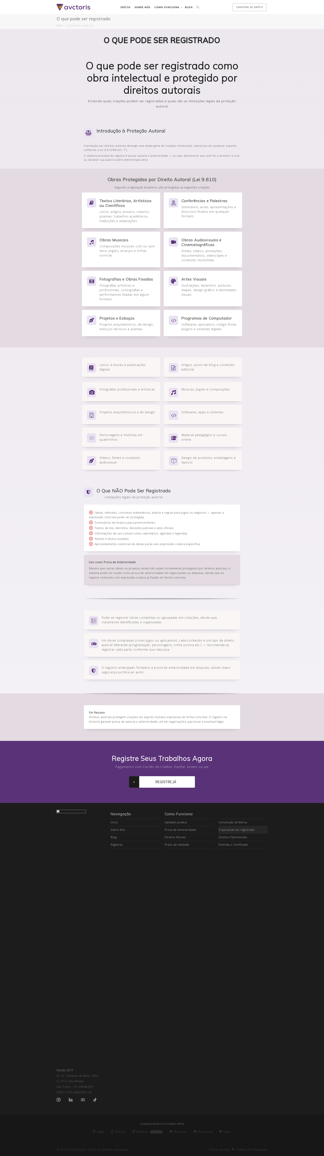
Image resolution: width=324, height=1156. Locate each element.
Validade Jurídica (176, 822)
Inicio (114, 822)
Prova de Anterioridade (180, 830)
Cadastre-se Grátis (249, 7)
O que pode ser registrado (236, 830)
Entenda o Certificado (233, 844)
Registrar (117, 844)
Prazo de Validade (177, 844)
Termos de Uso (219, 1149)
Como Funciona (167, 7)
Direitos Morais (175, 837)
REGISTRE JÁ (165, 782)
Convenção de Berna (233, 822)
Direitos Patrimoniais (233, 837)
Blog (189, 7)
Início (125, 7)
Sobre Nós (142, 7)
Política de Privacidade (252, 1149)
